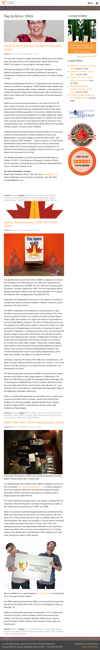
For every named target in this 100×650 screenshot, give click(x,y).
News (14, 195)
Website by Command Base (86, 643)
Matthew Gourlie (18, 54)
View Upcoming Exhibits (86, 56)
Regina (52, 197)
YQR (46, 200)
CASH (53, 195)
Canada (46, 195)
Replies (53, 200)
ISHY (21, 415)
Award (27, 195)
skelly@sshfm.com (50, 174)
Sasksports (55, 415)
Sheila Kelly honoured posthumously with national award (81, 89)
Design (59, 629)
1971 (27, 629)
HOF (31, 197)
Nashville (59, 631)
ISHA (36, 197)
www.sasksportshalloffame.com (31, 486)
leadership (43, 197)
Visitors (7, 633)
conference (17, 197)
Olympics (28, 415)
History (26, 197)
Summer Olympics (17, 417)
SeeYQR (20, 200)
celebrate (8, 197)
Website (14, 633)
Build (38, 629)
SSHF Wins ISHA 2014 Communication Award (33, 422)
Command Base (43, 593)
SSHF (41, 200)
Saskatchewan (10, 200)
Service (28, 200)
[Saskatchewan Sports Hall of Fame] (50, 3)
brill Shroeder (36, 195)
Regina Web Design (90, 646)
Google (7, 631)
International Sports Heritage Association (28, 631)
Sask (35, 415)
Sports (35, 200)
